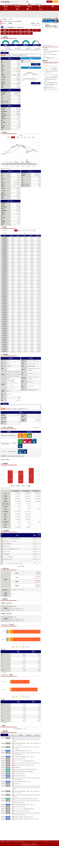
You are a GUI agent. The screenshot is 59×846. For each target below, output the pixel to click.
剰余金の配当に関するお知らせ (19, 775)
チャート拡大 (35, 83)
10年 (33, 137)
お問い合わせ (18, 841)
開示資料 (28, 33)
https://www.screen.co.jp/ (31, 389)
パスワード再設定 (12, 841)
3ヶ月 (13, 137)
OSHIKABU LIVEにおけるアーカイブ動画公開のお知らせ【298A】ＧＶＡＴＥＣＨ (51, 89)
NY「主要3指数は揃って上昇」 (49, 57)
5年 (29, 137)
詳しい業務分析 (35, 64)
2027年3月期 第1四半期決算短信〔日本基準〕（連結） (23, 756)
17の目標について (38, 427)
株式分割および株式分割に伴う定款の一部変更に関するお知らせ (25, 798)
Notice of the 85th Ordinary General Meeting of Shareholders (24, 769)
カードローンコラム (42, 841)
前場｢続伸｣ (46, 49)
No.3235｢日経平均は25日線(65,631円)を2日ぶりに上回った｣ (51, 52)
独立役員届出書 (16, 767)
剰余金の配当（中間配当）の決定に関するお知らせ (22, 816)
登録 (55, 1)
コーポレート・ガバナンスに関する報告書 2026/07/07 (23, 760)
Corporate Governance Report (19, 758)
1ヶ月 (8, 137)
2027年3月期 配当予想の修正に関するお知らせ (22, 750)
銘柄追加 (33, 23)
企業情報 (28, 30)
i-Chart (37, 841)
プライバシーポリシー (28, 841)
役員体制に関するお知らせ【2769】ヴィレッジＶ (50, 64)
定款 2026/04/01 (16, 783)
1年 (21, 137)
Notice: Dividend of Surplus (18, 773)
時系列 (20, 30)
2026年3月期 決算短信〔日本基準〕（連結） (21, 781)
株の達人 (33, 841)
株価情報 (4, 30)
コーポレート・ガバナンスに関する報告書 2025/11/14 (23, 808)
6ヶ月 (18, 137)
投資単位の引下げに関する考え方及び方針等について (23, 765)
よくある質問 (6, 841)
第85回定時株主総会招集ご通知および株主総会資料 (22, 771)
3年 (25, 137)
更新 (38, 23)
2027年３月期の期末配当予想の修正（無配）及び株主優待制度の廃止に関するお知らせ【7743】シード (51, 84)
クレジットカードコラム (54, 841)
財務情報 (4, 33)
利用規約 (22, 841)
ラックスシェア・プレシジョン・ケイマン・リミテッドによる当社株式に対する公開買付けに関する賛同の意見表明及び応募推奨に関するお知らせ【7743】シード (51, 77)
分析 (12, 33)
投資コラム (48, 841)
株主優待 (20, 33)
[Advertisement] (29, 13)
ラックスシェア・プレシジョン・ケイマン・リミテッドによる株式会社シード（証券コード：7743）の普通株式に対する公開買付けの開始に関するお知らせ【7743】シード (51, 69)
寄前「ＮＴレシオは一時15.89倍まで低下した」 (50, 55)
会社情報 (2, 841)
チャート (12, 30)
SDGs (37, 30)
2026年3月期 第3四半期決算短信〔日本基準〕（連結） (23, 804)
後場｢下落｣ (46, 47)
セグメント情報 (21, 566)
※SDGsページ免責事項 (5, 459)
